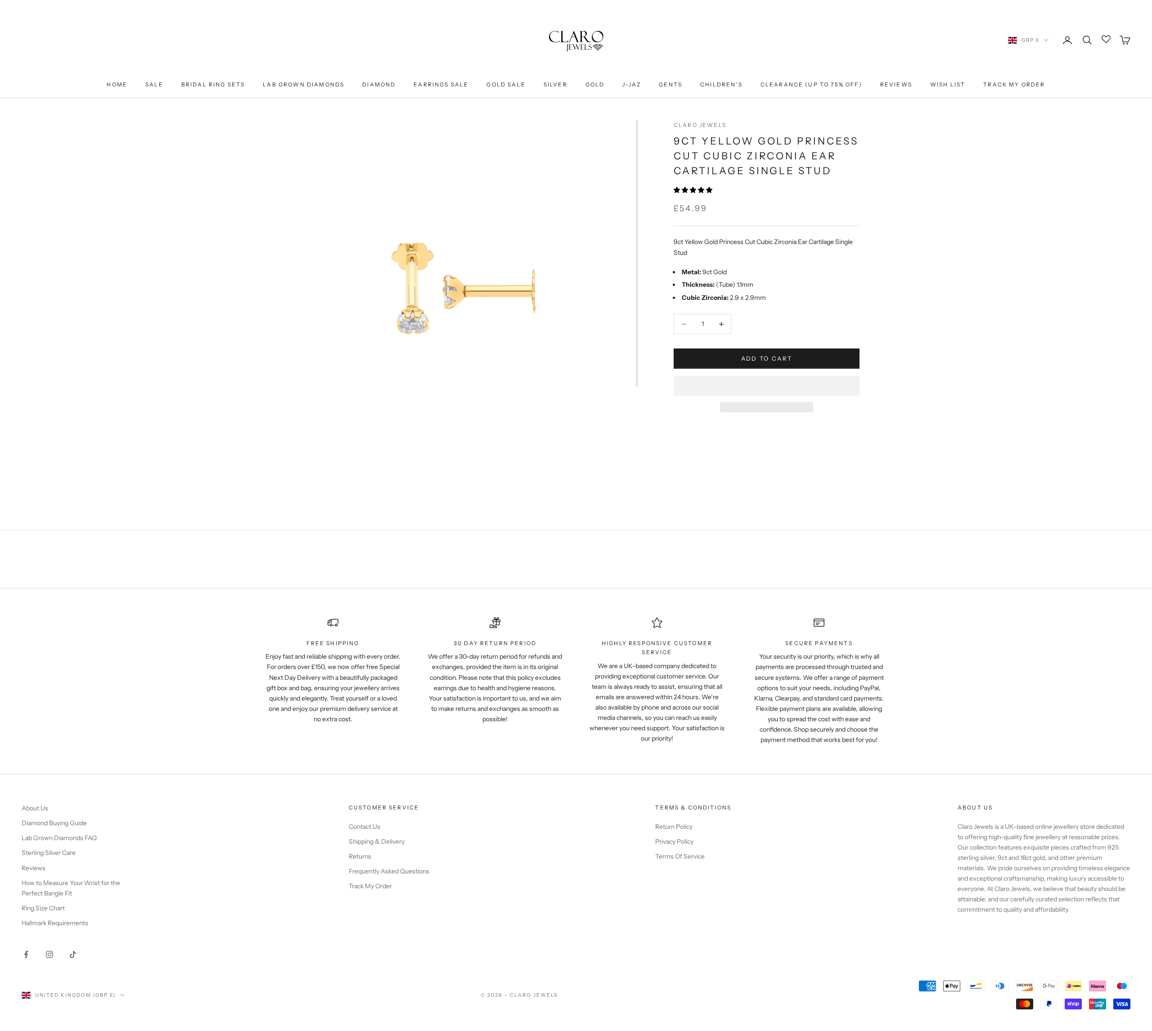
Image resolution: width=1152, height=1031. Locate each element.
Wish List (947, 84)
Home (117, 84)
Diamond (379, 84)
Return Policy (674, 827)
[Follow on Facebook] (26, 954)
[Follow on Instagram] (49, 954)
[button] (694, 190)
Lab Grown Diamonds (303, 84)
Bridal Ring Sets (213, 84)
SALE (154, 84)
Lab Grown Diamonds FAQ (59, 838)
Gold (595, 84)
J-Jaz (631, 84)
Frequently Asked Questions (389, 871)
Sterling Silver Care (49, 853)
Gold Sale (505, 84)
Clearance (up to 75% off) (811, 84)
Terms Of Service (680, 856)
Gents (670, 84)
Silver (555, 84)
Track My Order (1014, 84)
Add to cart (766, 358)
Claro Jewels (700, 125)
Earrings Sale (441, 84)
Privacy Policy (674, 841)
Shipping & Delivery (377, 841)
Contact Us (364, 827)
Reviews (896, 84)
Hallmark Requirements (55, 923)
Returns (360, 856)
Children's (721, 84)
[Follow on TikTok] (72, 954)
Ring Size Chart (43, 908)
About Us (35, 808)
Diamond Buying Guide (54, 823)
